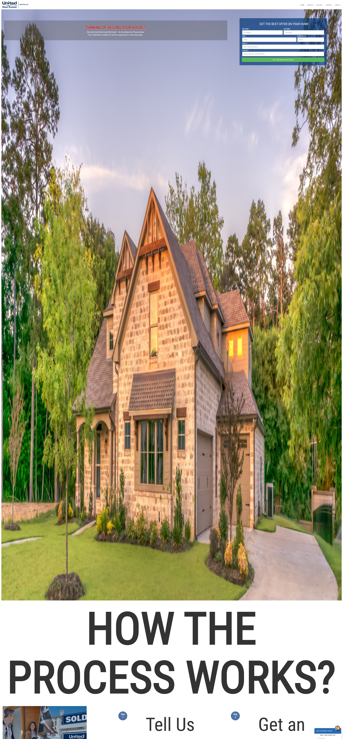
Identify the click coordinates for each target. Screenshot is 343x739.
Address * (244, 43)
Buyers (329, 5)
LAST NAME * (287, 29)
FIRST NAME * (245, 29)
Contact (310, 5)
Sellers (319, 5)
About (337, 5)
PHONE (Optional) (301, 36)
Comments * (245, 50)
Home (302, 5)
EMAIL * (244, 36)
